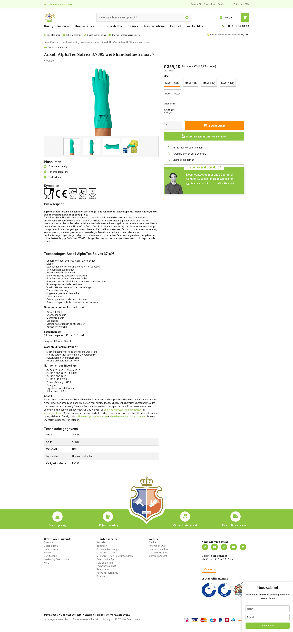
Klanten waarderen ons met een (225, 35)
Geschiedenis (51, 545)
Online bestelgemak (96, 35)
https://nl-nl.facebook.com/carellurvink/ (214, 547)
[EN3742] (83, 193)
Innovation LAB (157, 545)
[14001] (224, 590)
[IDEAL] (186, 620)
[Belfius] (227, 620)
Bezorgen (101, 545)
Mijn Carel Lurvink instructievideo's (114, 556)
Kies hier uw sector (60, 4)
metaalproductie (133, 409)
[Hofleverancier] (240, 590)
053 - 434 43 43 (238, 26)
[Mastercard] (203, 620)
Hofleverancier (52, 549)
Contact (175, 26)
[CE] (62, 193)
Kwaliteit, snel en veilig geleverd (127, 35)
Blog (243, 547)
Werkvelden (194, 26)
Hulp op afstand (104, 562)
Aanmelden (267, 625)
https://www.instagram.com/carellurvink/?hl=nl (224, 547)
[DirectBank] (240, 620)
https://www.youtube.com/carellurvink (233, 547)
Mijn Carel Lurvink (105, 552)
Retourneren (103, 569)
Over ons (48, 542)
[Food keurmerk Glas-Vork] (49, 193)
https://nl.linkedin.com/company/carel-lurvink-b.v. (205, 547)
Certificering (50, 556)
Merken (153, 542)
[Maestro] (213, 620)
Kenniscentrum (154, 26)
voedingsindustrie (53, 413)
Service (221, 4)
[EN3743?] (93, 193)
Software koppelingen (108, 549)
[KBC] (233, 620)
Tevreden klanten (158, 549)
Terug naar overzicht (59, 47)
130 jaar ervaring (74, 35)
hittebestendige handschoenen (128, 416)
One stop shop (53, 35)
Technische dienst (106, 566)
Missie (47, 552)
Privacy (106, 619)
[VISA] (194, 620)
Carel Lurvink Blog (158, 552)
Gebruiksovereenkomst (85, 619)
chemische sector (113, 409)
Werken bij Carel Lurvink (56, 559)
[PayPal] (220, 620)
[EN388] (73, 193)
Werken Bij (196, 4)
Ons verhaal (209, 4)
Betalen (100, 576)
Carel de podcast (158, 556)
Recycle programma (107, 572)
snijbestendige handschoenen (92, 416)
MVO (46, 562)
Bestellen (101, 542)
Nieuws (133, 26)
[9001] (209, 590)
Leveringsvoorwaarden (56, 619)
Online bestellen (110, 26)
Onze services (84, 26)
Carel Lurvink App (105, 559)
